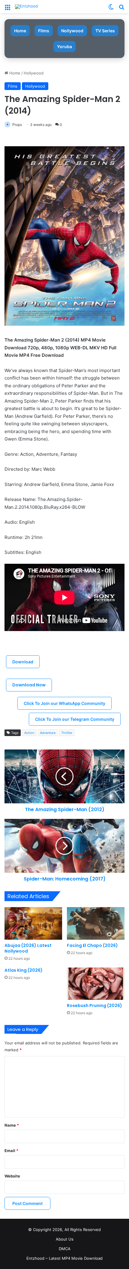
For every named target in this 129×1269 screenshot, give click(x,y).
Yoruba (64, 46)
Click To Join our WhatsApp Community (64, 703)
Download (22, 661)
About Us (65, 1239)
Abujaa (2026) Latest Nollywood (28, 948)
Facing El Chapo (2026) (92, 945)
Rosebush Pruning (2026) (94, 1006)
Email (11, 1150)
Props (17, 124)
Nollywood (72, 30)
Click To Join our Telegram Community (74, 719)
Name (11, 1125)
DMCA (64, 1248)
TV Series (105, 30)
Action (29, 733)
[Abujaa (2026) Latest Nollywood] (33, 923)
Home (20, 30)
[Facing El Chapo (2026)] (95, 923)
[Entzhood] (26, 6)
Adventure (48, 733)
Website (12, 1176)
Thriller (66, 733)
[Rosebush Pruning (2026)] (95, 984)
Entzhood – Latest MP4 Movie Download (64, 1258)
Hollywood (34, 73)
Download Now (29, 685)
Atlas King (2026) (23, 970)
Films (43, 30)
